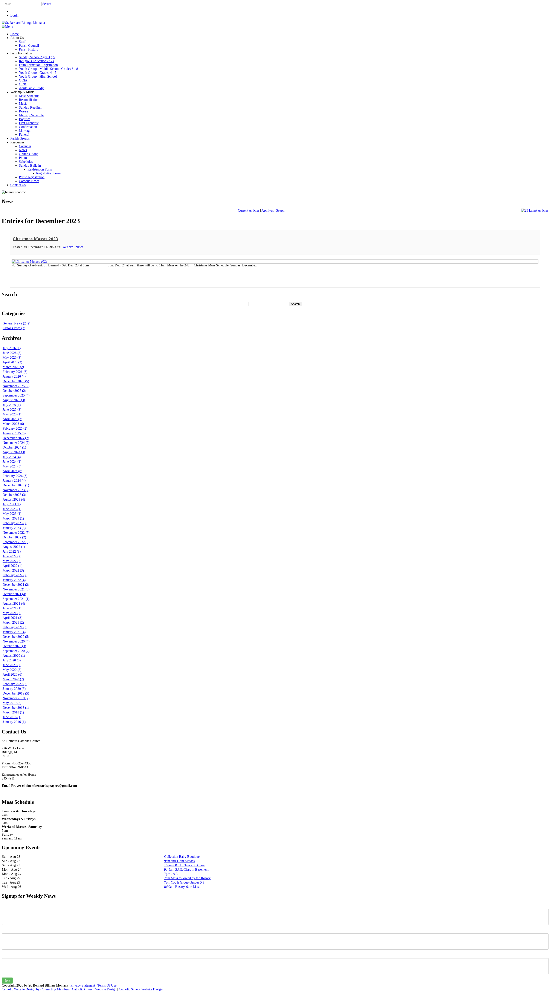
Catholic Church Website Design (94, 989)
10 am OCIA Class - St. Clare (184, 865)
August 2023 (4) (14, 499)
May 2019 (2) (12, 703)
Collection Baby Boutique (182, 856)
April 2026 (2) (12, 362)
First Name (9, 905)
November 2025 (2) (16, 386)
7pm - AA (171, 874)
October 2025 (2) (14, 390)
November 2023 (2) (16, 490)
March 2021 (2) (13, 622)
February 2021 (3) (15, 627)
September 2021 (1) (16, 599)
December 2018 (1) (16, 707)
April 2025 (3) (12, 419)
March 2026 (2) (13, 367)
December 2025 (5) (16, 381)
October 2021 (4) (14, 594)
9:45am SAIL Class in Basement (186, 869)
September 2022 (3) (16, 542)
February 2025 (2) (15, 428)
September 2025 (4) (16, 395)
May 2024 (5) (12, 466)
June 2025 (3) (12, 409)
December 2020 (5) (16, 636)
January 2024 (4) (14, 480)
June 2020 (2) (12, 665)
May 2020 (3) (12, 670)
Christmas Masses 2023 (35, 239)
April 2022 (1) (12, 565)
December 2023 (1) (16, 485)
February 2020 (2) (15, 684)
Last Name (9, 930)
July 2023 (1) (12, 504)
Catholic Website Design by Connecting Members (36, 989)
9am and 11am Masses (179, 861)
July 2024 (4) (12, 457)
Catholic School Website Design (141, 989)
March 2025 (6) (13, 424)
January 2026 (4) (14, 376)
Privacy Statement (82, 985)
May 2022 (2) (12, 561)
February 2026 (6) (15, 372)
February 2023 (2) (15, 523)
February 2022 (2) (15, 575)
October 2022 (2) (14, 537)
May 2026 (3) (12, 357)
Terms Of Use (106, 985)
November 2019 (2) (16, 698)
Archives (267, 210)
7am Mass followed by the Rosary (187, 878)
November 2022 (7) (16, 532)
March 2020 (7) (13, 679)
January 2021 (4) (14, 632)
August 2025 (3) (14, 400)
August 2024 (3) (14, 452)
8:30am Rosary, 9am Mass (182, 886)
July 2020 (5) (12, 660)
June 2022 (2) (12, 556)
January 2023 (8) (14, 528)
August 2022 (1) (14, 547)
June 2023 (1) (12, 509)
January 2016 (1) (14, 722)
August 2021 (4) (14, 603)
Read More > (26, 276)
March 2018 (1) (13, 712)
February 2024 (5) (15, 476)
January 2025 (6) (14, 433)
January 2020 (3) (14, 688)
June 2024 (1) (12, 461)
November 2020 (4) (16, 641)
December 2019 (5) (16, 693)
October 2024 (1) (14, 447)
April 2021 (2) (12, 617)
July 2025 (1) (12, 405)
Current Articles (248, 210)
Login (14, 15)
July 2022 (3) (12, 551)
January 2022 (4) (14, 580)
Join (7, 980)
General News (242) (16, 323)
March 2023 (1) (13, 518)
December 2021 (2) (16, 584)
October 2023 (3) (14, 494)
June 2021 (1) (12, 608)
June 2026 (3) (12, 353)
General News (73, 247)
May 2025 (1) (12, 414)
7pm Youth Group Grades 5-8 (184, 882)
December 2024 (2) (16, 438)
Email (6, 955)
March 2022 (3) (13, 570)
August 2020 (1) (14, 655)
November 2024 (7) (16, 442)
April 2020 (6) (12, 674)
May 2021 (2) (12, 613)
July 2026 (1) (12, 348)
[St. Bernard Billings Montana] (23, 23)
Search (47, 4)
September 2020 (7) (16, 651)
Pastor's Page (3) (14, 328)
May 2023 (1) (12, 513)
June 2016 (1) (12, 717)
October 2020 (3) (14, 646)
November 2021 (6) (16, 589)
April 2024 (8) (12, 471)
